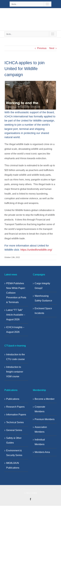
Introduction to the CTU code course (15, 356)
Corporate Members (40, 409)
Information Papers (16, 414)
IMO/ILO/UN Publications (12, 465)
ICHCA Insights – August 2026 (15, 329)
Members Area (42, 452)
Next (51, 48)
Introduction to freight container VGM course (14, 372)
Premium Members (44, 419)
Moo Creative (31, 493)
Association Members (41, 429)
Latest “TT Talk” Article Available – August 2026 (15, 315)
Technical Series (15, 422)
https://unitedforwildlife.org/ (36, 249)
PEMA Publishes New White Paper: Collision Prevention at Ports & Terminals (16, 292)
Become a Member (44, 399)
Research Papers (15, 407)
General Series (14, 430)
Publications (12, 399)
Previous (41, 48)
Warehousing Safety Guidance (43, 298)
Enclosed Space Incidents (43, 310)
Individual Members (40, 442)
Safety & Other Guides (13, 440)
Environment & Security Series (14, 452)
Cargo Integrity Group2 (42, 285)
